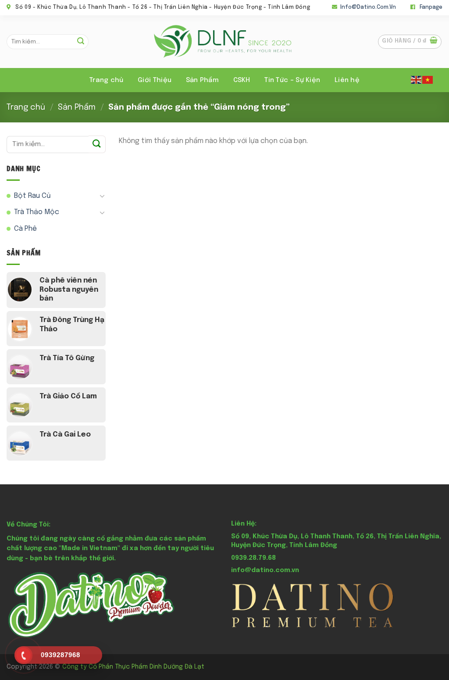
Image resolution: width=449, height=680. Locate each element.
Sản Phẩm (202, 80)
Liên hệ (347, 80)
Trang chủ (106, 80)
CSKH (241, 80)
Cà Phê (25, 229)
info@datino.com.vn (368, 7)
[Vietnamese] (428, 79)
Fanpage (431, 7)
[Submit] (80, 41)
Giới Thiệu (154, 80)
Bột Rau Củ (32, 196)
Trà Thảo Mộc (36, 212)
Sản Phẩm (77, 107)
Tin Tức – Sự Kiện (292, 80)
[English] (416, 79)
